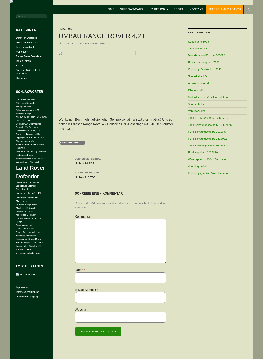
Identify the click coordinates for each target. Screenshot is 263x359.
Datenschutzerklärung (27, 292)
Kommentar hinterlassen (89, 43)
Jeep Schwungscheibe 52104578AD (210, 124)
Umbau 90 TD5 (88, 161)
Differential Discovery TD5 (28, 131)
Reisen (178, 9)
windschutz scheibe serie (28, 253)
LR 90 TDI (34, 193)
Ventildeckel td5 (197, 110)
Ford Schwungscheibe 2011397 (207, 131)
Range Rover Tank (25, 229)
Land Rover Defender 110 (28, 182)
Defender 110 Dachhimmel (28, 124)
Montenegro (22, 51)
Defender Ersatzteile (26, 38)
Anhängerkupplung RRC (27, 110)
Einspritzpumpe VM (25, 141)
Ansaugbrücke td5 (199, 83)
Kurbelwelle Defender (26, 155)
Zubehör (158, 9)
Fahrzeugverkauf (25, 47)
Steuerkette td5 (197, 76)
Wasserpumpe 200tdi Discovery (207, 159)
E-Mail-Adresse (86, 289)
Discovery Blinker (34, 134)
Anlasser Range (23, 113)
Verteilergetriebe (198, 166)
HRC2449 (39, 144)
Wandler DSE (35, 246)
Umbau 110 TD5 (87, 175)
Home (110, 9)
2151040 (31, 99)
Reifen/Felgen (23, 61)
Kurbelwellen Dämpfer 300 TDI (30, 158)
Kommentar (84, 216)
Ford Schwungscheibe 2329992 (207, 138)
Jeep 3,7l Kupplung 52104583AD (208, 117)
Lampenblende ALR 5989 (27, 162)
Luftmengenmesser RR (27, 197)
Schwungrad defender (26, 235)
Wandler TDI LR (23, 249)
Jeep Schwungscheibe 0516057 (207, 145)
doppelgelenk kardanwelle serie (30, 137)
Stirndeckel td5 (197, 103)
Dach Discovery (23, 120)
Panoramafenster (24, 225)
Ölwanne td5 (196, 90)
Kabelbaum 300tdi (199, 41)
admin (65, 43)
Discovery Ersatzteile (27, 42)
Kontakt (196, 9)
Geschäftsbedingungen (28, 296)
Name (80, 270)
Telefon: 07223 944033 (225, 9)
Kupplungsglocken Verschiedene (208, 173)
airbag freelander (24, 106)
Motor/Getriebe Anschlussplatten (208, 97)
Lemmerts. (21, 193)
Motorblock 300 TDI (25, 211)
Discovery (21, 134)
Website (80, 309)
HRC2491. (21, 148)
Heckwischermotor (25, 144)
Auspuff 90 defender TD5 (27, 117)
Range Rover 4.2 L (72, 142)
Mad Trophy (21, 201)
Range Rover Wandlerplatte (29, 232)
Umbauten (65, 29)
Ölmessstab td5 (197, 48)
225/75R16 (21, 99)
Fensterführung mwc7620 (203, 62)
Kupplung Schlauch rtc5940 (205, 69)
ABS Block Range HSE (26, 103)
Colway (43, 117)
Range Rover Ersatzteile (29, 56)
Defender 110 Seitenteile (27, 127)
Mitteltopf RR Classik (25, 208)
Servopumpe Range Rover (28, 239)
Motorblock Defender (26, 215)
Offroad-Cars (131, 9)
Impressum (22, 287)
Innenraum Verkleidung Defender (31, 151)
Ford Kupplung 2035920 (203, 152)
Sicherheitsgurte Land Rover (29, 242)
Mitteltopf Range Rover (26, 204)
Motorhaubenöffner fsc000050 (206, 55)
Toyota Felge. (22, 246)
